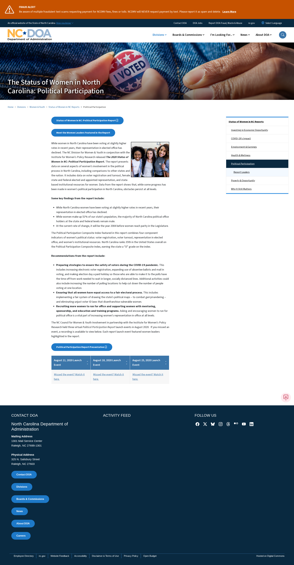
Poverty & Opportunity (243, 180)
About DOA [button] (262, 35)
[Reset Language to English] (263, 23)
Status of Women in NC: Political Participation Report (86, 120)
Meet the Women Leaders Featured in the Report (83, 132)
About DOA (23, 523)
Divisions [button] (158, 35)
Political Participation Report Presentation (80, 347)
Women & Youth (37, 107)
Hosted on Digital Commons (270, 556)
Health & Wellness (240, 155)
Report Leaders (242, 172)
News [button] (243, 35)
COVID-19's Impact (241, 138)
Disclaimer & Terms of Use (105, 556)
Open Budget (149, 556)
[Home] (30, 31)
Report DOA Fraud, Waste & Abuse (225, 23)
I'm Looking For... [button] (221, 35)
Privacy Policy (131, 556)
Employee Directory (24, 556)
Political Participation (242, 163)
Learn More (229, 12)
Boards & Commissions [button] (187, 35)
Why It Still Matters (241, 189)
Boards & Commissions (30, 499)
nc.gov (251, 23)
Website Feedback (60, 556)
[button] (282, 35)
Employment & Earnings (244, 147)
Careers (21, 535)
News (19, 511)
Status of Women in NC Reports (64, 107)
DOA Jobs (197, 23)
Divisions (21, 107)
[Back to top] (286, 397)
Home (10, 107)
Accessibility (80, 556)
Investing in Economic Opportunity (249, 130)
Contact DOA (180, 23)
